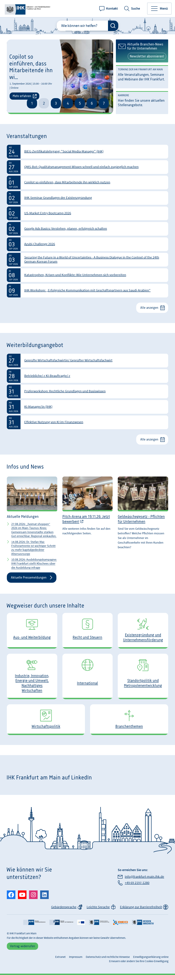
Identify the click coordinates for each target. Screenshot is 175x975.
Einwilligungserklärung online (151, 957)
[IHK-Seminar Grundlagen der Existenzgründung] (87, 198)
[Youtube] (22, 894)
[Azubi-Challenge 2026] (87, 244)
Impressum (75, 957)
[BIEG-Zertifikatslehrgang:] (87, 151)
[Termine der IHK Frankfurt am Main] (142, 76)
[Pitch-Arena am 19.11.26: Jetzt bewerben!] (87, 528)
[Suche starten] (113, 26)
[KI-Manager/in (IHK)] (87, 407)
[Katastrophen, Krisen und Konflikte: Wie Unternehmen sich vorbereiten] (87, 275)
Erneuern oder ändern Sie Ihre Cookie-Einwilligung (139, 961)
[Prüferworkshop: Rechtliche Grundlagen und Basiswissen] (87, 391)
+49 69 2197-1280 (137, 883)
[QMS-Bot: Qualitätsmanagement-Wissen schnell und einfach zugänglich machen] (87, 167)
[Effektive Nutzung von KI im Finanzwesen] (87, 422)
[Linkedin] (44, 894)
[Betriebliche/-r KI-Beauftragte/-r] (87, 376)
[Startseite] (28, 8)
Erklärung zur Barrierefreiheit (141, 907)
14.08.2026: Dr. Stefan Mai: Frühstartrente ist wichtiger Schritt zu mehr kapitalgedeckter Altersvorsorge (33, 548)
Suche (135, 8)
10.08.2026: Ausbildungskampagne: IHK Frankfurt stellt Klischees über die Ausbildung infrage (34, 564)
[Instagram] (33, 894)
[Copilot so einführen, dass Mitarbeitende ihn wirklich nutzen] (87, 182)
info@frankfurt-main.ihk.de (144, 876)
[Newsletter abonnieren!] (142, 50)
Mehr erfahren (22, 96)
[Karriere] (142, 102)
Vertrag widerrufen (22, 946)
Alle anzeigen (149, 308)
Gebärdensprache (63, 907)
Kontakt (112, 8)
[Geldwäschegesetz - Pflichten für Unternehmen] (143, 528)
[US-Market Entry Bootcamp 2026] (87, 213)
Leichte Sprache (98, 907)
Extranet (60, 957)
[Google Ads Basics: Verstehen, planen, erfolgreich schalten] (87, 229)
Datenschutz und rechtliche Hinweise (108, 957)
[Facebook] (11, 894)
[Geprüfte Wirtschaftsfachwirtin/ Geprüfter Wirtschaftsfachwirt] (87, 360)
